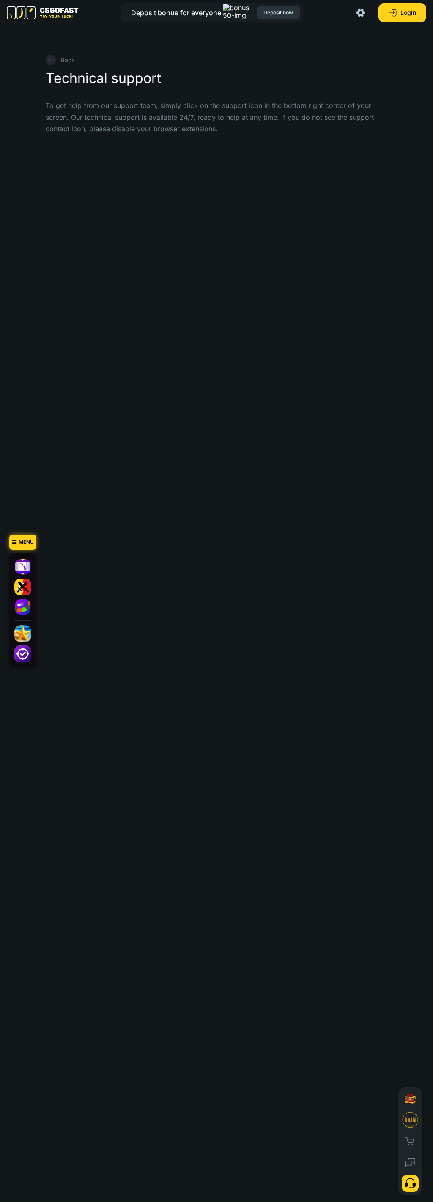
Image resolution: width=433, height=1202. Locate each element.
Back (68, 59)
